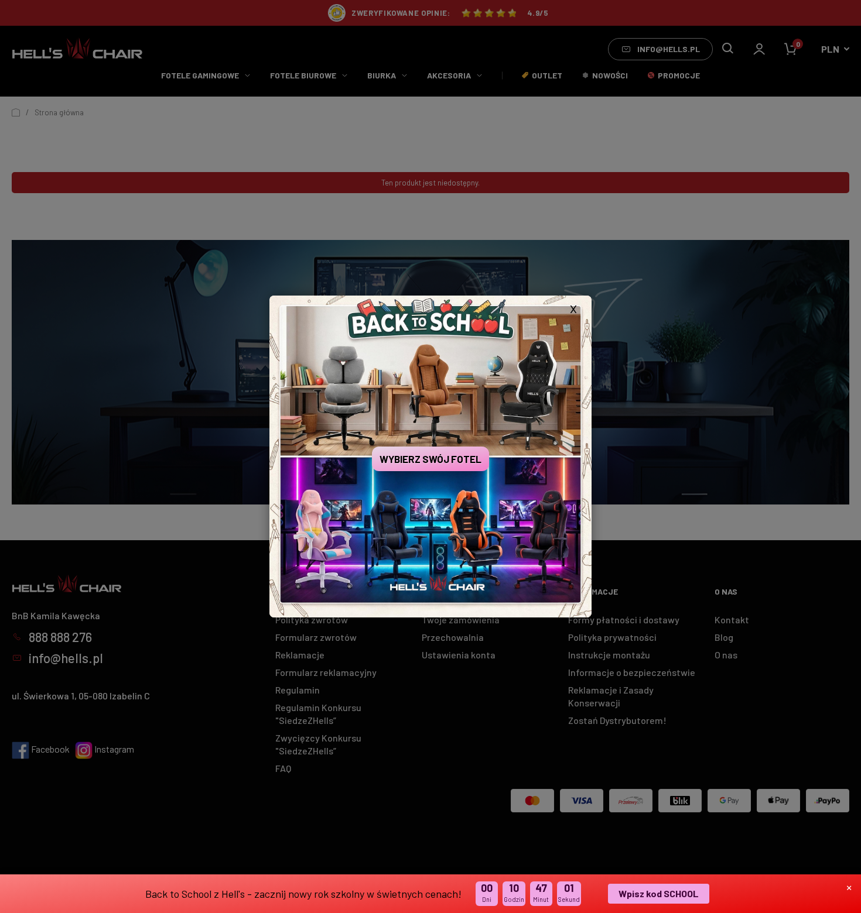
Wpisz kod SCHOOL (659, 893)
